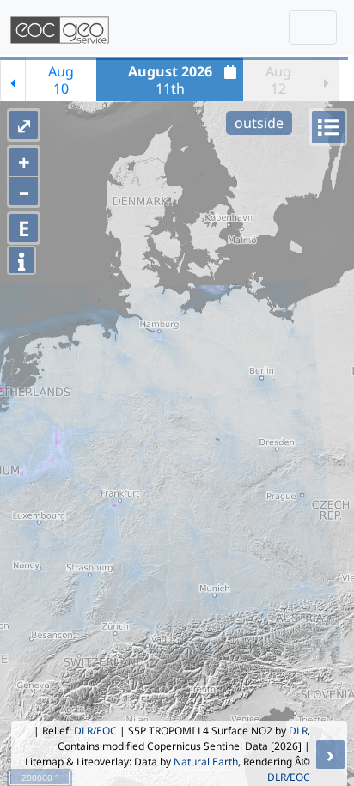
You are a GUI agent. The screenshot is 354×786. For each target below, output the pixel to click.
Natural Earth (206, 761)
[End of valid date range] (326, 79)
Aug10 (61, 80)
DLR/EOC (95, 730)
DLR (298, 730)
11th (170, 80)
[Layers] (328, 127)
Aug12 (278, 80)
